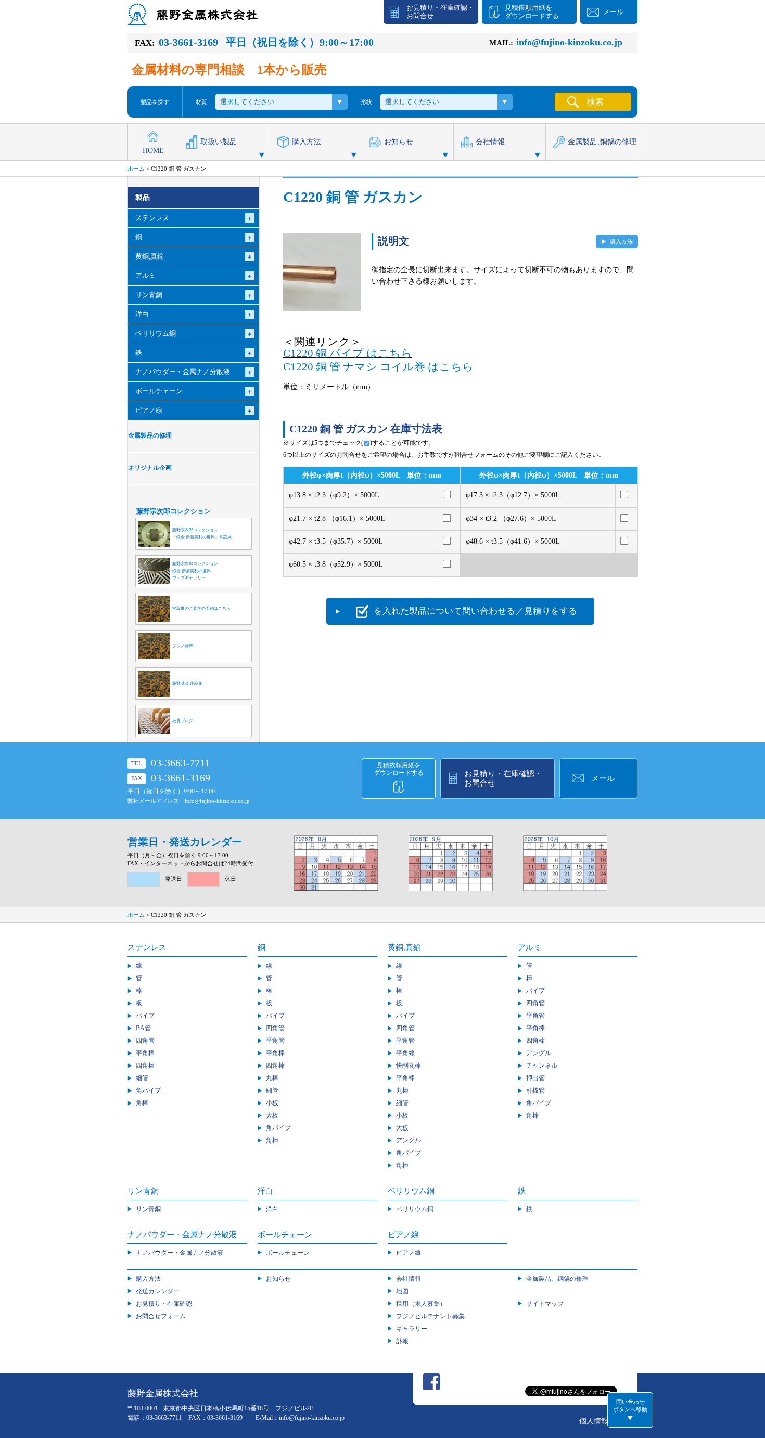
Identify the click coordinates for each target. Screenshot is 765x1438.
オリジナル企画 (150, 468)
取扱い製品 (218, 142)
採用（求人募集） (421, 1303)
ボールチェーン (288, 1252)
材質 (201, 102)
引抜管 (535, 1090)
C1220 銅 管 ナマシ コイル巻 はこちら (378, 367)
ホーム (136, 168)
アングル (408, 1140)
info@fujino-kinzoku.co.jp (217, 801)
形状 (366, 102)
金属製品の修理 (150, 435)
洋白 (272, 1209)
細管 (142, 1078)
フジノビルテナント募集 (430, 1316)
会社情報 (490, 142)
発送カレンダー (158, 1291)
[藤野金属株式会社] (193, 20)
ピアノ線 (408, 1252)
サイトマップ (545, 1303)
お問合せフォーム (161, 1316)
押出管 (535, 1078)
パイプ (145, 1015)
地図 (402, 1291)
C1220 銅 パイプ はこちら (347, 353)
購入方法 (306, 142)
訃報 (402, 1341)
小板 (272, 1103)
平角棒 (145, 1053)
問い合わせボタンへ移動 (630, 1405)
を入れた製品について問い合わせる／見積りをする (475, 611)
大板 (272, 1115)
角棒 (142, 1103)
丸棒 (272, 1078)
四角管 (145, 1040)
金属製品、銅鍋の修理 (557, 1278)
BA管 (143, 1028)
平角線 (405, 1053)
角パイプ (148, 1090)
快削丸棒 (408, 1065)
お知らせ (398, 142)
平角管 (275, 1040)
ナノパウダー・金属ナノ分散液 (179, 1252)
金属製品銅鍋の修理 (602, 142)
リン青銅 (148, 1209)
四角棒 (145, 1065)
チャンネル (541, 1065)
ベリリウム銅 (415, 1209)
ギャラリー (411, 1328)
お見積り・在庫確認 (164, 1303)
